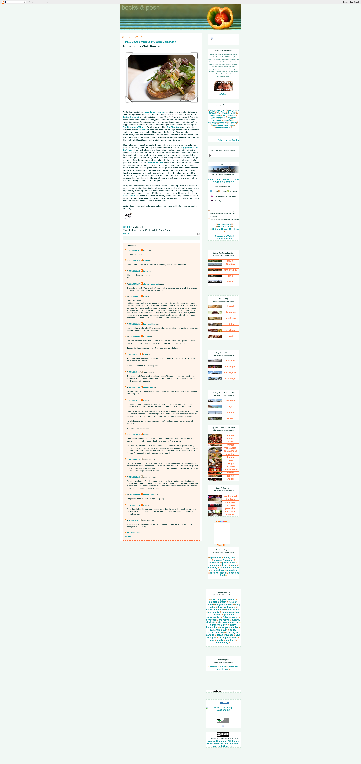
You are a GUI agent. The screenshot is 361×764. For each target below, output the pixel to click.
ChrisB (146, 261)
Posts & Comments (218, 117)
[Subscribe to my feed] (223, 726)
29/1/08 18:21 (134, 400)
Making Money (215, 115)
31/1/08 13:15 (134, 505)
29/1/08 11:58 (134, 372)
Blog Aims (232, 112)
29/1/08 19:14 (134, 435)
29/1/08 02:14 (134, 261)
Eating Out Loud (131, 117)
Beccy (145, 250)
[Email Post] (198, 233)
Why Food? (221, 112)
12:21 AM (126, 233)
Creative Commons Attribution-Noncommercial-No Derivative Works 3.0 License (223, 743)
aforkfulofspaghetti (151, 284)
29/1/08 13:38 (134, 387)
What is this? (221, 545)
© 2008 (126, 227)
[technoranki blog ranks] (223, 714)
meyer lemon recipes (154, 112)
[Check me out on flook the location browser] (223, 43)
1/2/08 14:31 (134, 520)
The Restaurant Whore (134, 127)
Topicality (213, 124)
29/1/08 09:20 (134, 324)
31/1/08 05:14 (134, 460)
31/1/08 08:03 (134, 495)
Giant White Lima (155, 163)
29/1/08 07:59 (134, 284)
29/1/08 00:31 (134, 250)
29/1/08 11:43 (134, 355)
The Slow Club (174, 127)
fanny (145, 271)
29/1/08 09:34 (134, 337)
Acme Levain (129, 196)
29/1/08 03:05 (134, 271)
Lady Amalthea (149, 324)
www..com (221, 522)
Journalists (227, 120)
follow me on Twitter (228, 140)
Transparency (225, 119)
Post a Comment (133, 533)
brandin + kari (148, 495)
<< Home (128, 536)
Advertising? (214, 114)
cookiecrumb (148, 387)
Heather (146, 337)
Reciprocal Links (229, 115)
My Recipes (232, 122)
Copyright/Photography (217, 122)
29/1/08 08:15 (134, 297)
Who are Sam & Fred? (218, 110)
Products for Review (228, 114)
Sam (145, 297)
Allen (145, 400)
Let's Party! (223, 94)
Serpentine (142, 130)
